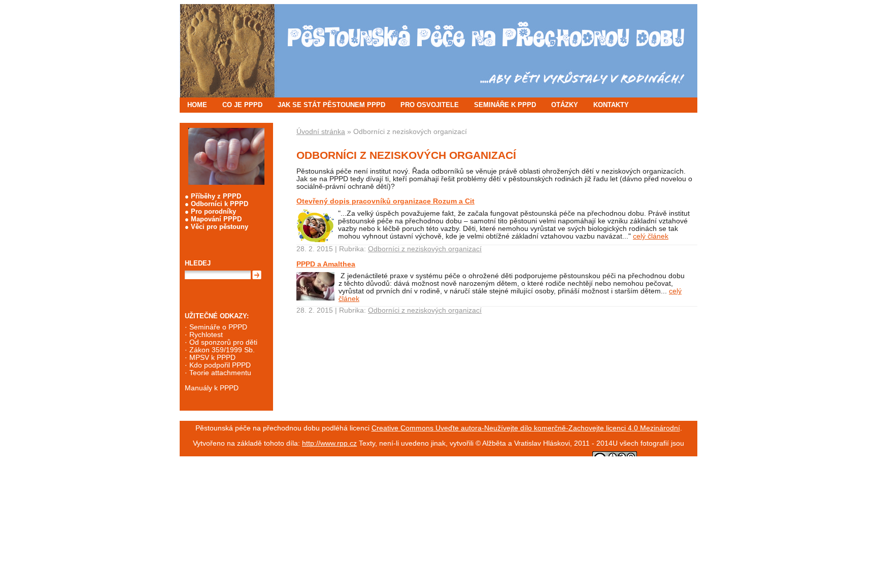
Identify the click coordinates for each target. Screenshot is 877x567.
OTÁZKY (564, 105)
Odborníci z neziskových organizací (425, 249)
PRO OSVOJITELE (429, 105)
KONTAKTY (611, 105)
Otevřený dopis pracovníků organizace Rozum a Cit (385, 201)
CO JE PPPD (242, 105)
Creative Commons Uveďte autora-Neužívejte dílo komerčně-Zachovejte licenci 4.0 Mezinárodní (526, 428)
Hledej (198, 263)
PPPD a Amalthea (325, 264)
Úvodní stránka (320, 132)
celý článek (650, 236)
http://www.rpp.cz (329, 443)
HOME (197, 105)
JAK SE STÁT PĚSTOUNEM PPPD (331, 105)
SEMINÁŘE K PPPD (505, 105)
